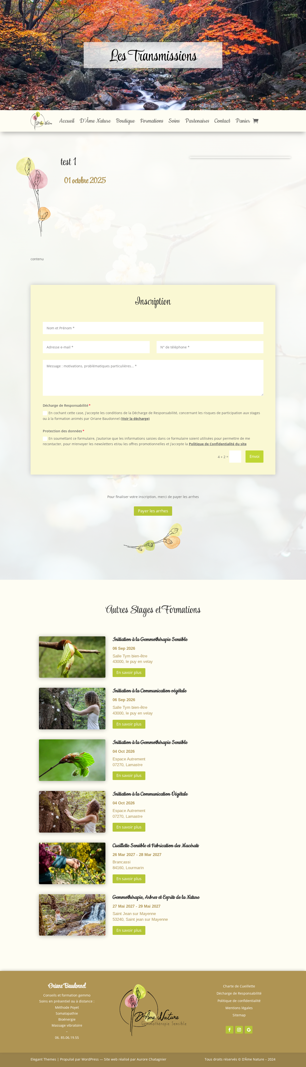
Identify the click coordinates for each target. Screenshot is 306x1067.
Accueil (66, 121)
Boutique (125, 121)
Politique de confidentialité (239, 1000)
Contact (222, 121)
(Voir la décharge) (135, 418)
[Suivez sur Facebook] (229, 1030)
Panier (242, 121)
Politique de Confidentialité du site (217, 444)
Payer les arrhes (153, 511)
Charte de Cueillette (239, 986)
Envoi (254, 456)
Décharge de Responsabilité (239, 993)
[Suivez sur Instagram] (239, 1030)
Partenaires (197, 121)
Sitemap (239, 1015)
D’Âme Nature (95, 121)
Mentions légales (239, 1008)
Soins (174, 121)
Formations (151, 121)
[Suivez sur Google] (248, 1030)
